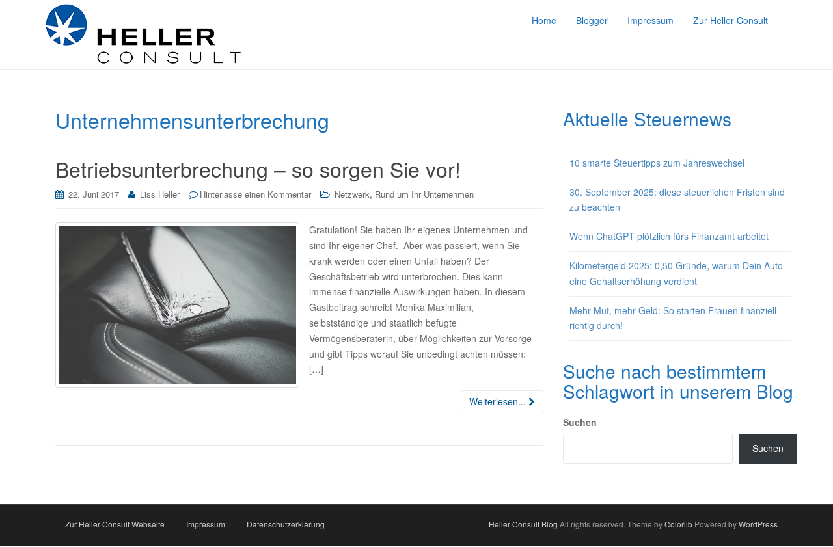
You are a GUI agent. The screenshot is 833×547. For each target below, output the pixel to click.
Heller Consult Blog (523, 523)
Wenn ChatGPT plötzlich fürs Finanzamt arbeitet (669, 236)
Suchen (580, 422)
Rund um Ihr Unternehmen (424, 194)
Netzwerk (352, 194)
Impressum (205, 523)
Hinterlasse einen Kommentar (255, 194)
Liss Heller (160, 194)
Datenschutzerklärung (286, 523)
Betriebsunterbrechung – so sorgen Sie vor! (258, 168)
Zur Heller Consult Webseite (115, 523)
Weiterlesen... (498, 401)
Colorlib (678, 523)
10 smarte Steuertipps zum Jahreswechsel (656, 162)
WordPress (758, 523)
